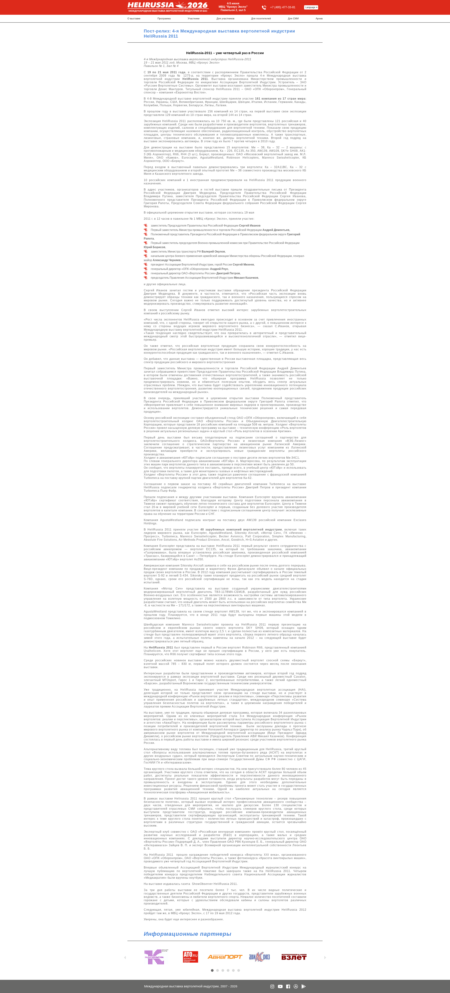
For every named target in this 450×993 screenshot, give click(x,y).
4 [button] (228, 970)
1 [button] (212, 970)
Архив (319, 18)
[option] (156, 956)
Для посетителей (261, 18)
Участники (194, 18)
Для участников (225, 18)
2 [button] (217, 970)
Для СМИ (293, 18)
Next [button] (325, 957)
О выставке (133, 18)
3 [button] (222, 970)
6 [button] (238, 970)
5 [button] (233, 970)
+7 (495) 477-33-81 (282, 7)
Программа (164, 18)
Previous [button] (125, 957)
